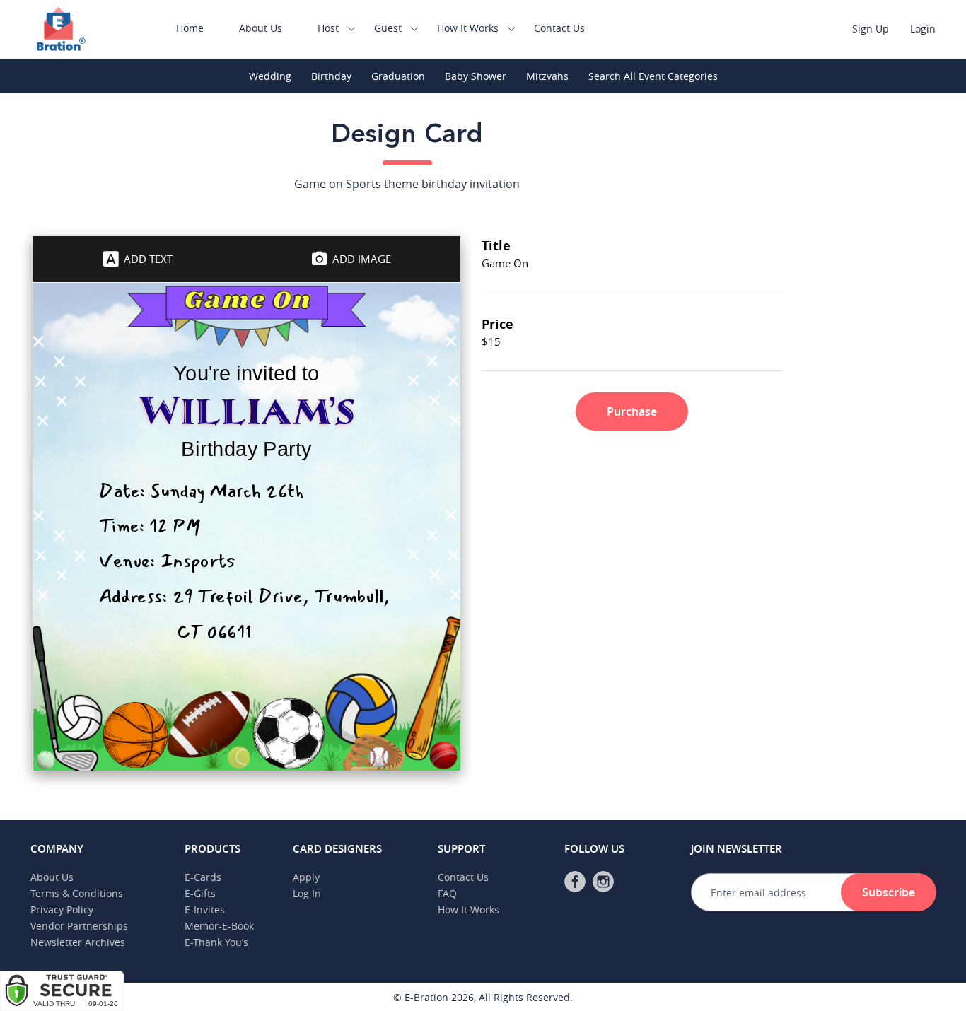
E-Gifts (200, 893)
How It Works (468, 28)
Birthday (331, 76)
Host (328, 28)
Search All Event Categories (653, 76)
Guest (388, 28)
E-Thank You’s (216, 942)
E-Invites (205, 909)
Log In (307, 893)
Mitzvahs (547, 76)
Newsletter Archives (77, 942)
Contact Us (559, 28)
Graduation (398, 76)
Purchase (632, 411)
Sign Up (870, 28)
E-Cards (203, 877)
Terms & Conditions (76, 893)
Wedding (270, 76)
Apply (306, 877)
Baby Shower (475, 76)
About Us (260, 28)
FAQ (447, 893)
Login (923, 28)
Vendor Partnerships (79, 926)
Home (190, 28)
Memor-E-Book (219, 926)
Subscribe (888, 892)
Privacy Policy (61, 909)
